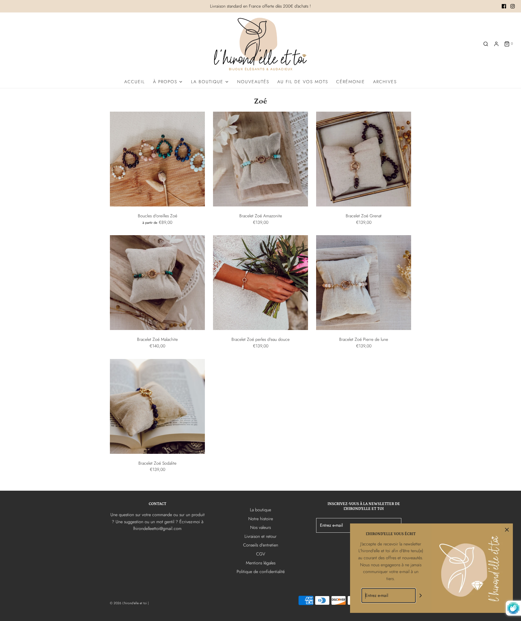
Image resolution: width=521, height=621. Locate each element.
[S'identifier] (496, 44)
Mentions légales (260, 563)
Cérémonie (350, 82)
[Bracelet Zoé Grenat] (363, 159)
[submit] (420, 596)
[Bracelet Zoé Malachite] (157, 282)
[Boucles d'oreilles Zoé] (157, 159)
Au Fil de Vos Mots (302, 82)
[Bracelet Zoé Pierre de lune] (363, 282)
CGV (260, 554)
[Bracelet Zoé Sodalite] (157, 406)
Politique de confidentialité (261, 571)
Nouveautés (253, 82)
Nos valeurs (260, 527)
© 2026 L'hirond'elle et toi (128, 603)
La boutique (260, 510)
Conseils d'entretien (260, 545)
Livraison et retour (260, 536)
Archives (385, 82)
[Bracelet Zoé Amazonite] (260, 159)
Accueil (134, 82)
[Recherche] (485, 44)
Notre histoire (260, 519)
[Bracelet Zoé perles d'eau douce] (260, 282)
